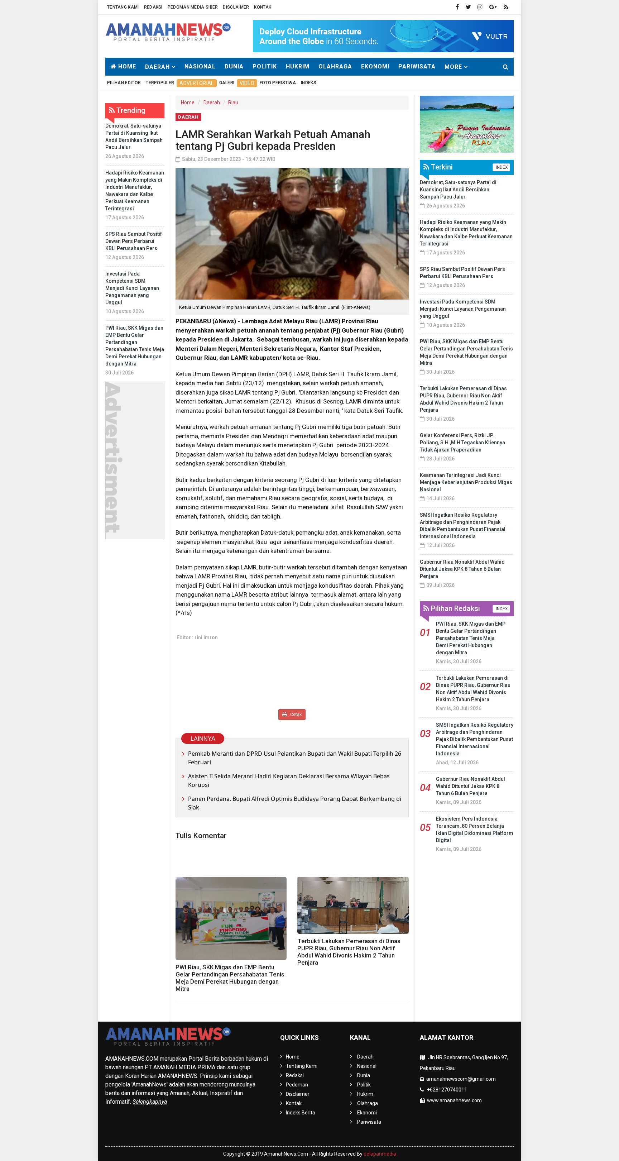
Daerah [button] (157, 66)
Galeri (227, 82)
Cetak (295, 714)
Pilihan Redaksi (454, 608)
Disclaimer (236, 7)
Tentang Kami (123, 7)
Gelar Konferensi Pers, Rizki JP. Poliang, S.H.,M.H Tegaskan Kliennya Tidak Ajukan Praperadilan (462, 443)
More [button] (453, 66)
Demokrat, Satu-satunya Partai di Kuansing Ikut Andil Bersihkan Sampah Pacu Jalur (458, 190)
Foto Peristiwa (278, 82)
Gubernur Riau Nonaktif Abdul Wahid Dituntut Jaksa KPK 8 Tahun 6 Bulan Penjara (462, 569)
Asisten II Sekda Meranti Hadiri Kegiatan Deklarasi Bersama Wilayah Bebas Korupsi (289, 780)
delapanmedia (380, 1154)
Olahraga (335, 66)
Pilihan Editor (124, 82)
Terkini (441, 167)
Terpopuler (160, 82)
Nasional (200, 66)
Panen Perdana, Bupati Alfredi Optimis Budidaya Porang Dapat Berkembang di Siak (294, 803)
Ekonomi (375, 66)
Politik (265, 66)
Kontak (262, 7)
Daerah (211, 102)
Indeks (308, 82)
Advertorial (196, 83)
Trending (130, 110)
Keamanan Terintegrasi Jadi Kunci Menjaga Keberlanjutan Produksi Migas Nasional (466, 482)
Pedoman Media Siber (193, 7)
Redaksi (153, 7)
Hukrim (298, 66)
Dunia (234, 66)
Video (247, 83)
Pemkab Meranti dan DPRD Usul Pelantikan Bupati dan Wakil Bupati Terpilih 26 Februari (294, 758)
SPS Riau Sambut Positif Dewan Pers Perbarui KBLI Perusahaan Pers (133, 241)
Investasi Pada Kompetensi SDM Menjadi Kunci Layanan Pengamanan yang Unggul (132, 288)
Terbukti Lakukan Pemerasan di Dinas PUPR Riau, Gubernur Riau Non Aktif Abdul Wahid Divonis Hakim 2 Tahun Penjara (348, 951)
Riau (233, 102)
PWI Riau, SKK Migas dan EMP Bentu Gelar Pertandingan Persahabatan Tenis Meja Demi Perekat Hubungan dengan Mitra (230, 978)
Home (126, 66)
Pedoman (297, 1085)
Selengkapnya (150, 1101)
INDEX (501, 167)
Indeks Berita (300, 1112)
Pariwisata (417, 66)
